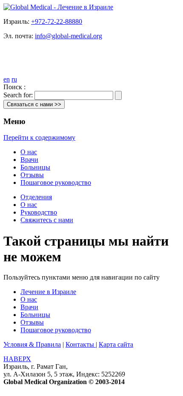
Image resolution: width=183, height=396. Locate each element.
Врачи (29, 159)
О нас (28, 152)
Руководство (38, 212)
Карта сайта (116, 344)
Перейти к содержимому (39, 137)
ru (14, 79)
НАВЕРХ (17, 358)
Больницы (35, 167)
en (6, 79)
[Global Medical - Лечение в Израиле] (58, 7)
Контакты (81, 344)
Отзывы (32, 174)
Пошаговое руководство (55, 182)
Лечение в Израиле (48, 291)
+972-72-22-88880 (56, 21)
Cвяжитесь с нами (46, 219)
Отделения (36, 197)
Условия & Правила (32, 344)
